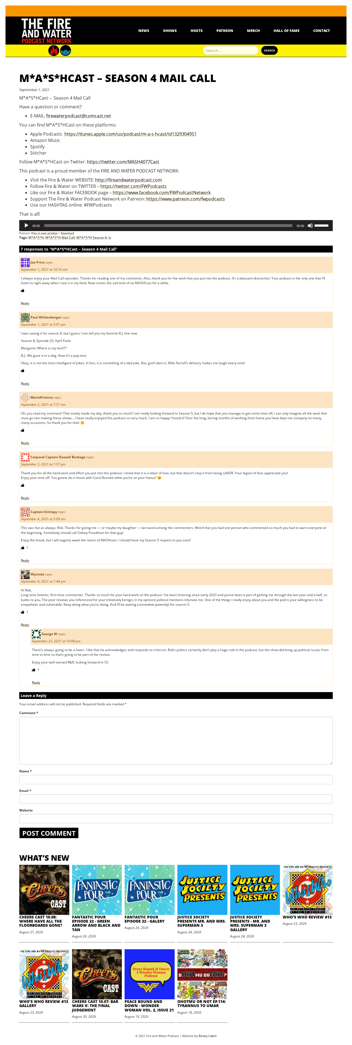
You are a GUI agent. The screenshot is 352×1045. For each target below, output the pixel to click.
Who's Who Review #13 (307, 917)
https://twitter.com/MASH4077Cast (123, 162)
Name (25, 771)
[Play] (26, 225)
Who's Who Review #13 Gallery (43, 1003)
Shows (170, 30)
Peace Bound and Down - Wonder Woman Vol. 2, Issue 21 (149, 1006)
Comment (28, 713)
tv (109, 237)
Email (25, 790)
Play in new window (44, 233)
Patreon (224, 30)
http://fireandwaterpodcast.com (128, 180)
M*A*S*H (36, 237)
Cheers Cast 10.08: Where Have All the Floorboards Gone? (40, 921)
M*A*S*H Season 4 (91, 237)
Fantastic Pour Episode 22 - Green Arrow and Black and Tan (96, 923)
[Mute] (310, 225)
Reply (25, 303)
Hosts (197, 30)
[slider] (322, 225)
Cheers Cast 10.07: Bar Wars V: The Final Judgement (95, 1006)
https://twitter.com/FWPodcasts (133, 186)
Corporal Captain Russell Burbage (58, 457)
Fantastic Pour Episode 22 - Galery (144, 919)
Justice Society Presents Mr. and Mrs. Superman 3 (201, 921)
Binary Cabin (208, 1036)
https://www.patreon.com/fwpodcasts (185, 199)
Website (26, 810)
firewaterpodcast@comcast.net (78, 116)
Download (67, 233)
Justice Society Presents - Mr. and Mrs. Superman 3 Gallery (250, 923)
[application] (176, 225)
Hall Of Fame (286, 30)
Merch (253, 30)
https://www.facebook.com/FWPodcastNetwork (162, 193)
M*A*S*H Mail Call (60, 237)
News (143, 30)
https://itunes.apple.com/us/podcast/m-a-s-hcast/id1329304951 (130, 134)
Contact (321, 30)
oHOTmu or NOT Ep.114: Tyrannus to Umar (201, 1003)
